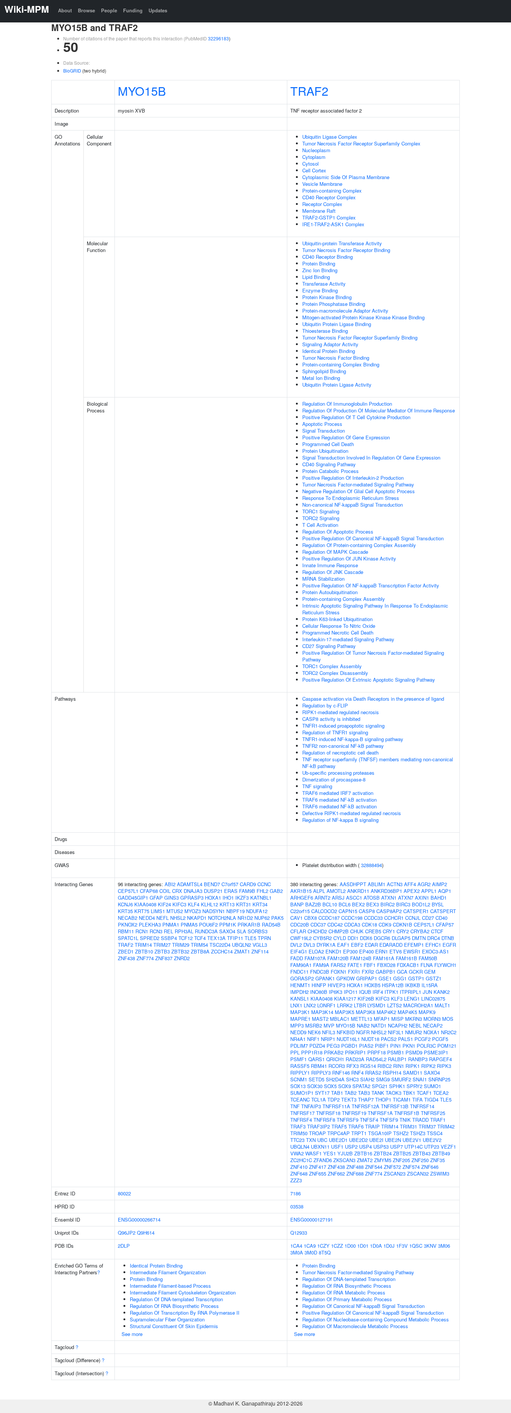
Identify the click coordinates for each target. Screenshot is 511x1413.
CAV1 (296, 917)
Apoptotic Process (322, 423)
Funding (133, 10)
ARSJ (338, 897)
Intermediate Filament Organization (168, 1272)
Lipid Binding (316, 276)
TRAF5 (339, 1126)
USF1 (337, 1146)
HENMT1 (300, 985)
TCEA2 (441, 1092)
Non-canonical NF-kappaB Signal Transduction (352, 504)
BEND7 (212, 884)
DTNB (447, 938)
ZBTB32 (180, 951)
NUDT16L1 (348, 1038)
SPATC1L (128, 938)
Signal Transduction (323, 430)
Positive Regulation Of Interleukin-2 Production (353, 477)
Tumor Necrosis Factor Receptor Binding (346, 250)
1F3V (402, 1245)
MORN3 (432, 1018)
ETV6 (395, 951)
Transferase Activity (324, 283)
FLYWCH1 (445, 964)
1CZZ (337, 1245)
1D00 (350, 1245)
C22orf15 (300, 911)
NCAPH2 (397, 1025)
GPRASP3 (192, 897)
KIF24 (164, 904)
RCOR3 (336, 1065)
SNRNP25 (439, 1079)
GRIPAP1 (366, 978)
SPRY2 (414, 1086)
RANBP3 (418, 1059)
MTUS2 (174, 911)
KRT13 (227, 904)
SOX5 (330, 1086)
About (65, 10)
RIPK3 (444, 1065)
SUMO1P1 (301, 1092)
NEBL (415, 1025)
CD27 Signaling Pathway (329, 645)
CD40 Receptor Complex (329, 197)
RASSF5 (299, 1065)
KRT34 (260, 904)
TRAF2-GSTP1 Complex (329, 217)
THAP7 (366, 1099)
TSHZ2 (401, 1133)
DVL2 (296, 944)
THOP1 (383, 1099)
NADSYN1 (213, 911)
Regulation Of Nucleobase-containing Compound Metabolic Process (375, 1319)
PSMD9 (414, 1052)
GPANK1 (325, 978)
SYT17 (322, 1092)
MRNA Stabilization (323, 578)
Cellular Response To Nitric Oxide (338, 625)
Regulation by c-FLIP (325, 705)
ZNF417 (317, 1166)
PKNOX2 (127, 924)
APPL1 (429, 890)
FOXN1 (338, 971)
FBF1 (370, 964)
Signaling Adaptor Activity (330, 344)
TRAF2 (309, 90)
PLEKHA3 (150, 924)
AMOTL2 (336, 890)
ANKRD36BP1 (386, 890)
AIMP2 (439, 884)
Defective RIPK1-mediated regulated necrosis (351, 813)
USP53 (381, 1146)
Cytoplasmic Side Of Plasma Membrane (345, 177)
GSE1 (385, 978)
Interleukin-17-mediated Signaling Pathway (348, 639)
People (109, 10)
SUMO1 (432, 1086)
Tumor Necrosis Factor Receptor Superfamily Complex (361, 143)
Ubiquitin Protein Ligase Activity (336, 384)
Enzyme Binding (320, 290)
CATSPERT (443, 911)
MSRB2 (313, 1025)
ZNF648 (298, 1173)
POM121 (446, 1045)
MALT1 (442, 1005)
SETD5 (316, 1079)
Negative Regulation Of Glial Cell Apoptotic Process (358, 491)
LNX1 (296, 1005)
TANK (377, 1092)
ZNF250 (420, 1160)
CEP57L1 (128, 890)
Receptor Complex (322, 204)
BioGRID (72, 70)
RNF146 (341, 1072)
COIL (165, 890)
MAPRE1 (300, 1018)
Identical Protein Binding (328, 350)
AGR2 (424, 884)
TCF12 (185, 938)
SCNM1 (298, 1079)
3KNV (430, 1245)
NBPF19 (235, 911)
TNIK (405, 1119)
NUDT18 (370, 1038)
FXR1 (354, 971)
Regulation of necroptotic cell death (340, 752)
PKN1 (409, 1045)
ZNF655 (317, 1173)
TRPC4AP (338, 1133)
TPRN (264, 938)
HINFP (319, 985)
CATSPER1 (416, 911)
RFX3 (352, 1065)
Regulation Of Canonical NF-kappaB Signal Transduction (363, 1305)
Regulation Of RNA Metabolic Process (343, 1292)
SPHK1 (397, 1086)
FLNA (426, 964)
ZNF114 (260, 951)
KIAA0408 (145, 904)
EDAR (371, 944)
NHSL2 (178, 917)
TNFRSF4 (301, 1119)
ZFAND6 (322, 1160)
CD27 (428, 917)
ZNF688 (355, 1173)
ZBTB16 (363, 1153)
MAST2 (320, 1018)
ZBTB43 (422, 1153)
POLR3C (426, 1045)
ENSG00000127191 (311, 1219)
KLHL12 (209, 904)
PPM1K (227, 924)
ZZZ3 (296, 1180)
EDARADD (391, 944)
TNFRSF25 (433, 1112)
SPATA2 (361, 1086)
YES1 (329, 1153)
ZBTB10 (144, 951)
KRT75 (141, 911)
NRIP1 (328, 1038)
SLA (241, 931)
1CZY (323, 1245)
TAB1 (337, 1092)
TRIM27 (162, 944)
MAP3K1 (300, 1012)
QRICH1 (335, 1059)
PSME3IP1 (436, 1052)
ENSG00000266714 (139, 1219)
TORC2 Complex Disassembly (335, 672)
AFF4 (410, 884)
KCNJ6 (125, 904)
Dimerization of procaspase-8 (333, 779)
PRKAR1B (249, 924)
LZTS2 (394, 1005)
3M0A (296, 1252)
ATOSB (372, 897)
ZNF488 (355, 1166)
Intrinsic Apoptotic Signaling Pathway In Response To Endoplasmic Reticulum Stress (375, 609)
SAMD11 (412, 1072)
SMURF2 (401, 1079)
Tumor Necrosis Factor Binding (335, 357)
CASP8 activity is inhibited (331, 718)
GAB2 (276, 890)
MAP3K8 (365, 1012)
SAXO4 (227, 931)
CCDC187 (329, 917)
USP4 (365, 1146)
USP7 (396, 1146)
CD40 (441, 917)
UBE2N (393, 1139)
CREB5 (373, 931)
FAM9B (247, 890)
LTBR (360, 1005)
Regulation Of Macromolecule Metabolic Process (355, 1326)
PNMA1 (170, 924)
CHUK (357, 931)
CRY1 (389, 931)
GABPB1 (385, 971)
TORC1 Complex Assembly (332, 666)
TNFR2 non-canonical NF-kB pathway (343, 745)
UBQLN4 (299, 1146)
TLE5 (250, 938)
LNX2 (310, 1005)
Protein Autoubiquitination (330, 592)
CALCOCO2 (324, 911)
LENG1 (412, 998)
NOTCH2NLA (222, 917)
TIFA (417, 1099)
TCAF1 (424, 1092)
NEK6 (314, 1032)
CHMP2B (338, 931)
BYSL (438, 904)
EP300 (350, 951)
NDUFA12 (256, 911)
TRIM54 (199, 944)
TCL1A (318, 1099)
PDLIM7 (299, 1045)
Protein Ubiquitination (325, 450)
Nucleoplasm (316, 150)
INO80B (318, 991)
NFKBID (346, 1032)
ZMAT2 (365, 1160)
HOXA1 (213, 897)
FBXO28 (386, 964)
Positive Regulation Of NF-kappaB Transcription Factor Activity (370, 585)
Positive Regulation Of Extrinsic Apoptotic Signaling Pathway (368, 679)
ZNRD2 (182, 958)
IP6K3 (335, 991)
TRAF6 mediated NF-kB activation (339, 799)
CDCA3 (352, 924)
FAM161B (406, 958)
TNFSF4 (369, 1119)
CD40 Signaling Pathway (329, 464)
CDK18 (369, 924)
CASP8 (367, 911)
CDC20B (299, 924)
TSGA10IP (380, 1133)
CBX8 (310, 917)
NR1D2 (245, 917)
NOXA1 (431, 1032)
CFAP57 (445, 924)
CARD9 (248, 884)
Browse (86, 10)
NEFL (162, 917)
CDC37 (318, 924)
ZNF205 (401, 1160)
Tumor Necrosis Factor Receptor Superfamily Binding (359, 337)
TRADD (420, 1119)
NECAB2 (127, 917)
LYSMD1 (376, 1005)
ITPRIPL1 (410, 991)
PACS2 (389, 1038)
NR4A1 (298, 1038)
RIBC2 (384, 1065)
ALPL (319, 890)
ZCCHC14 (222, 951)
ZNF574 (411, 1166)
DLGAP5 (401, 938)
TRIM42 (446, 1126)
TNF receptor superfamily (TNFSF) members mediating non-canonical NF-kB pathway (377, 763)
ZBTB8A (200, 951)
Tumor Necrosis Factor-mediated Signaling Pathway (358, 484)
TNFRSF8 (324, 1119)
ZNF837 (163, 958)
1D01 (362, 1245)
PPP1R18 (311, 1052)
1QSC (415, 1245)
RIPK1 (413, 1065)
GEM (429, 971)
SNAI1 (420, 1079)
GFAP (156, 897)
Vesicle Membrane (322, 183)
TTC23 (297, 1139)
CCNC (264, 884)
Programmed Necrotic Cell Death (337, 632)
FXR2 (368, 971)
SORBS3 (257, 931)
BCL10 (329, 904)
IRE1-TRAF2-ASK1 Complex (333, 224)
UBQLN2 (241, 944)
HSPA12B (393, 985)
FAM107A (315, 958)
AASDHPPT (353, 884)
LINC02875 (433, 998)
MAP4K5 (407, 1012)
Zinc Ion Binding (319, 270)
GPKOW (345, 978)
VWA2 (297, 1153)
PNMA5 (189, 924)
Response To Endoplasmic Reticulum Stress (350, 497)
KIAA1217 (345, 998)
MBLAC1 (339, 1018)
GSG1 (400, 978)
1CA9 (310, 1245)
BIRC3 (403, 904)
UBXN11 (320, 1146)
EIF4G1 (298, 951)
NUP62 (262, 917)
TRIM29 (180, 944)
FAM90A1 (301, 964)
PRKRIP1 (355, 1052)
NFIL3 (328, 1032)
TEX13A (216, 938)
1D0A (376, 1245)
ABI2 (170, 884)
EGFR (449, 944)
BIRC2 (387, 904)
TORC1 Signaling (320, 511)
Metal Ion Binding (321, 377)
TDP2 (333, 1099)
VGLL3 (260, 944)
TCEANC (300, 1099)
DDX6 (366, 938)
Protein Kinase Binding (327, 297)
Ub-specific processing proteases (338, 772)
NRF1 (313, 1038)
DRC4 (433, 938)
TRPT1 (359, 1133)
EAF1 (343, 944)
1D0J (389, 1245)
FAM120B (338, 958)
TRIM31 (408, 1126)
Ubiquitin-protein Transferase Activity (342, 243)
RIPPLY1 (300, 1072)
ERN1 (381, 951)
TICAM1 (402, 1099)
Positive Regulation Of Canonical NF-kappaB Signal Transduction (373, 538)
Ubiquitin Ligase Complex (329, 136)
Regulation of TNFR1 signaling (335, 732)
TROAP (317, 1133)
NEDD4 (147, 917)
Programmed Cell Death (328, 444)
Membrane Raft (319, 210)
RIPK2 (428, 1065)
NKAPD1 (196, 917)
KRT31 (243, 904)
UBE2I (376, 1139)
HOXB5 (372, 985)
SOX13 (298, 1086)
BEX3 (372, 904)
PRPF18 (376, 1052)
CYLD (339, 938)
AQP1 (444, 890)
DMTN (419, 938)
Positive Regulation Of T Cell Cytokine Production (356, 417)
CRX (177, 890)
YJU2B (345, 1153)
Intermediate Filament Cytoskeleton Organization (183, 1292)
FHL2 (262, 890)
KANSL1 (299, 998)
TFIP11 (235, 938)
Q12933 (298, 1232)
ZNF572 (392, 1166)
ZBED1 (126, 951)
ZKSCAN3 (344, 1160)
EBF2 (357, 944)
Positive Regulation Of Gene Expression (346, 437)
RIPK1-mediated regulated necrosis (340, 712)
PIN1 (395, 1045)
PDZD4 (317, 1045)
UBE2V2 (432, 1139)
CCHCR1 (394, 917)
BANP (297, 904)
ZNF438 (126, 958)
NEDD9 (298, 1032)
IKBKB (412, 985)
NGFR (363, 1032)
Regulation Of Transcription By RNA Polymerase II (184, 1312)
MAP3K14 (322, 1012)
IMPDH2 (299, 991)
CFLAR (298, 931)
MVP (329, 1025)
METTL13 (361, 1018)
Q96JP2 (126, 1232)
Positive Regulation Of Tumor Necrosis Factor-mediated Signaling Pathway (373, 656)
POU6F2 (208, 924)
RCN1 (141, 931)
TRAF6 (356, 1126)
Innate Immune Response (330, 565)
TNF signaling (317, 786)
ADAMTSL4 (189, 884)
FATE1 (355, 964)
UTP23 (431, 1146)
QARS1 (316, 1059)
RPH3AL (184, 931)
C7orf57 (229, 884)
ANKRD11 (358, 890)
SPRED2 (149, 938)
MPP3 (297, 1025)
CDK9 (385, 924)
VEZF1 (448, 1146)
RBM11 (126, 931)
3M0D (311, 1252)
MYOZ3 (192, 911)
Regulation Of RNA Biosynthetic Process (174, 1305)
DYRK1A (326, 944)
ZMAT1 (242, 951)
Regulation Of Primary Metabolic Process (347, 1299)
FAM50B (428, 958)
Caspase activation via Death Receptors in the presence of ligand (373, 698)
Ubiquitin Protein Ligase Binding (336, 324)
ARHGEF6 (301, 897)
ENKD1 (333, 951)
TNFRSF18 (328, 1112)
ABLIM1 (376, 884)
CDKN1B (402, 924)
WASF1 (313, 1153)
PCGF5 (440, 1038)
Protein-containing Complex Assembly (343, 598)
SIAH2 (367, 1079)
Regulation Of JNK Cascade (332, 571)
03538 (296, 1206)
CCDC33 (373, 917)
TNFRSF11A (336, 1106)
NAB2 (363, 1025)
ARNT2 (322, 897)
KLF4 (193, 904)
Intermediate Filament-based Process (170, 1285)
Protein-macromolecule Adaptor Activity (345, 310)
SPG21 (380, 1086)
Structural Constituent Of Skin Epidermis (174, 1326)
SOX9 (344, 1086)
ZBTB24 (383, 1153)
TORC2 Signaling (320, 518)
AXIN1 (422, 897)
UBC (322, 1139)
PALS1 (405, 1038)
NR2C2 (448, 1032)
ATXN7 (405, 897)
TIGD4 (431, 1099)
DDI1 (353, 938)
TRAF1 (438, 1119)
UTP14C (413, 1146)
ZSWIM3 (439, 1173)
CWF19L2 (301, 938)
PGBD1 (349, 1045)
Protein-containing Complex (332, 190)
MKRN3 (413, 1018)
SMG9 (383, 1079)
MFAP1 (382, 1018)
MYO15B (142, 90)
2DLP (124, 1245)
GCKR (416, 971)
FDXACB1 (408, 964)
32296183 (218, 38)
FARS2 (338, 964)
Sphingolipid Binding (324, 371)
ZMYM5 (382, 1160)
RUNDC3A (206, 931)
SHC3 (352, 1079)
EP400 (366, 951)
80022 (124, 1193)
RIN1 (398, 1065)
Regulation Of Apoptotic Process (337, 531)
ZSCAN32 (418, 1173)
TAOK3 (393, 1092)
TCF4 (200, 938)
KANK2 (442, 991)
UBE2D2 (358, 1139)
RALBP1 (397, 1059)
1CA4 (296, 1245)
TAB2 (351, 1092)
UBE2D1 (338, 1139)
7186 (295, 1193)
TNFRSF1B (406, 1112)
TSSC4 (435, 1133)
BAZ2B (313, 904)
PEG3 (333, 1045)
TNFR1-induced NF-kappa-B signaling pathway (352, 739)
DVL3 (309, 944)
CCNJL (412, 917)
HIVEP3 (336, 985)
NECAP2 (433, 1025)
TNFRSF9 (347, 1119)
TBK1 (409, 1092)
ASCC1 (354, 897)
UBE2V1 (412, 1139)
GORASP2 (302, 978)
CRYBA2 (419, 931)
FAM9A (321, 964)
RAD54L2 (376, 1059)
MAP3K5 (344, 1012)
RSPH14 (392, 1072)
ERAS (231, 890)
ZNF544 (373, 1166)
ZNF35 (437, 1160)
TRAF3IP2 (318, 1126)
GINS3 (171, 897)
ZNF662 (336, 1173)
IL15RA (430, 985)
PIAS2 (366, 1045)
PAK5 (277, 917)
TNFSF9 (389, 1119)
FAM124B (360, 958)
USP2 (351, 1146)
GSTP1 (416, 978)
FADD (296, 958)
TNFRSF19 (354, 1112)
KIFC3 (179, 904)
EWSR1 (411, 951)
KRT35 (125, 911)
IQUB (365, 991)
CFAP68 (149, 890)
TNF (295, 1106)
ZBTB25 (402, 1153)
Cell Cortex (314, 170)
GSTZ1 (433, 978)
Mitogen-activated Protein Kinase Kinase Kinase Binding (363, 317)
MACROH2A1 (418, 1005)
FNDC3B (319, 971)
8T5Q (325, 1252)
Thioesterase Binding (325, 330)
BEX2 (358, 904)
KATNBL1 (261, 897)
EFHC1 (433, 944)
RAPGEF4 (440, 1059)
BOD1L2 (421, 904)
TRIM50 (298, 1133)
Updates (158, 10)
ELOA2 (316, 951)
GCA (402, 971)
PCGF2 (422, 1038)
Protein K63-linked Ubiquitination (337, 619)
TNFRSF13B (395, 1106)
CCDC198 (351, 917)
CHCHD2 (317, 931)
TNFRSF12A (365, 1106)
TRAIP (372, 1126)
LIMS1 (158, 911)
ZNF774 (145, 958)
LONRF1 (326, 1005)
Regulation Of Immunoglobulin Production (347, 403)
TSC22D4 (219, 944)
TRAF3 (298, 1126)
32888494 (371, 865)
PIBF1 (382, 1045)
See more (132, 1333)
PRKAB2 (333, 1052)
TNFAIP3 (311, 1106)
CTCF (437, 931)
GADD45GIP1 (133, 897)
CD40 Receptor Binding (327, 256)
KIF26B (366, 998)
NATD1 (378, 1025)
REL (168, 931)
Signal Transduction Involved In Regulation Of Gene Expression (371, 457)
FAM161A (383, 958)
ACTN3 (395, 884)
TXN (311, 1139)
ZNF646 (429, 1166)
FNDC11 (299, 971)
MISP (397, 1018)
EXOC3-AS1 (435, 951)
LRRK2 (344, 1005)
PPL (295, 1052)
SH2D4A (335, 1079)
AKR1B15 (301, 890)
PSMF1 (298, 1059)
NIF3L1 (396, 1032)
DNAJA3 (193, 890)
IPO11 (351, 991)
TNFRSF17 (302, 1112)
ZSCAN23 (395, 1173)
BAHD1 (439, 897)
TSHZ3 (417, 1133)
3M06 (444, 1245)
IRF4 (378, 991)
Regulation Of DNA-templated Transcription (176, 1299)
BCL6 (345, 904)
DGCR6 (382, 938)
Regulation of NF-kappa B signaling (340, 819)
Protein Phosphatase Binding (333, 303)
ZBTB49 (441, 1153)
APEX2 (412, 890)
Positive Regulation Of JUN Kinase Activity (349, 558)
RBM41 (319, 1065)
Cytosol (310, 163)
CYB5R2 (322, 938)
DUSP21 (213, 890)
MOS (447, 1018)
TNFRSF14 (422, 1106)
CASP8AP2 (389, 911)
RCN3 (156, 931)
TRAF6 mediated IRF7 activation (337, 792)
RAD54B (271, 924)
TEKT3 (349, 1099)
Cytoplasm (313, 156)
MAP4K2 (386, 1012)
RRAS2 (373, 1072)
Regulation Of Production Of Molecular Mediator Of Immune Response (378, 410)
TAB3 (364, 1092)
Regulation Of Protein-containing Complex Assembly (359, 545)
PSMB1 (395, 1052)
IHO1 (228, 897)
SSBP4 (169, 938)
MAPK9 (427, 1012)
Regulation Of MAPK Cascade (335, 551)
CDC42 (335, 924)
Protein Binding (318, 263)
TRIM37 (427, 1126)
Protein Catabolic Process (330, 470)
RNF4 (357, 1072)
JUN (427, 991)
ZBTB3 (162, 951)
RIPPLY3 (321, 1072)
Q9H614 (145, 1232)
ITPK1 (391, 991)
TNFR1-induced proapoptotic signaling (343, 725)
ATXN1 (389, 897)
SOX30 (314, 1086)
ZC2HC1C (301, 1160)
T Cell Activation (320, 524)
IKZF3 (242, 897)
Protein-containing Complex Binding (340, 364)
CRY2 (403, 931)
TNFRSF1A (380, 1112)
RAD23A (355, 1059)
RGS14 (368, 1065)
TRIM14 (143, 944)
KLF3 (397, 998)
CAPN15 (348, 911)
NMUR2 (413, 1032)
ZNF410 (298, 1166)
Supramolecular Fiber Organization (167, 1319)
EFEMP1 (414, 944)
